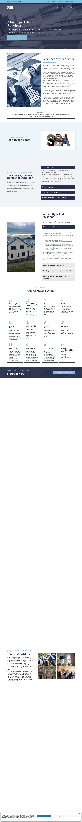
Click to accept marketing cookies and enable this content (58, 140)
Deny (59, 816)
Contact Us (72, 8)
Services (64, 8)
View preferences (73, 816)
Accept (44, 816)
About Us (56, 8)
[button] (79, 813)
